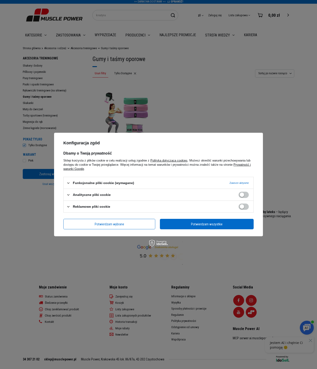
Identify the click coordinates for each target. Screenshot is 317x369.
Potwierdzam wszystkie (207, 224)
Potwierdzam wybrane (109, 224)
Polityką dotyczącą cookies (169, 160)
